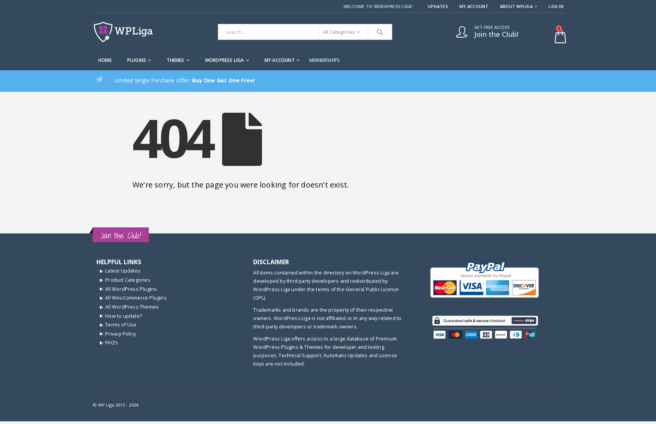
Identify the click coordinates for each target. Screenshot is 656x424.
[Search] (380, 31)
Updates (438, 6)
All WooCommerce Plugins (136, 298)
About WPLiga (516, 6)
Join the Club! (120, 235)
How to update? (123, 316)
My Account (474, 6)
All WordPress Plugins (131, 289)
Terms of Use (120, 325)
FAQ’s (111, 342)
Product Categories (127, 280)
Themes (175, 60)
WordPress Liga (224, 60)
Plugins (136, 60)
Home (105, 60)
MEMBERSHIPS (324, 60)
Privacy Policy (120, 334)
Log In (556, 6)
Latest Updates (122, 271)
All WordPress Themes (132, 307)
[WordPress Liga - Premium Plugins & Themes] (123, 31)
